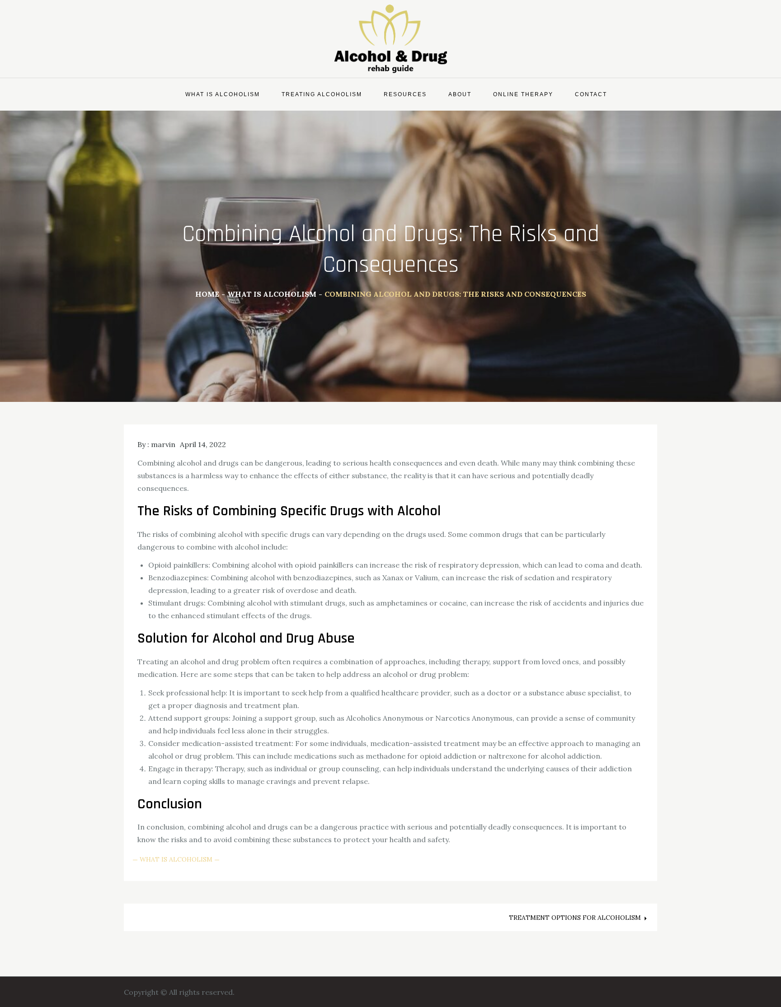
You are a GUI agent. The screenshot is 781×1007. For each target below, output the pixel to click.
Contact (591, 94)
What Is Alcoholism (222, 94)
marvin (163, 444)
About (459, 94)
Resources (405, 94)
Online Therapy (523, 94)
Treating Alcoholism (322, 94)
